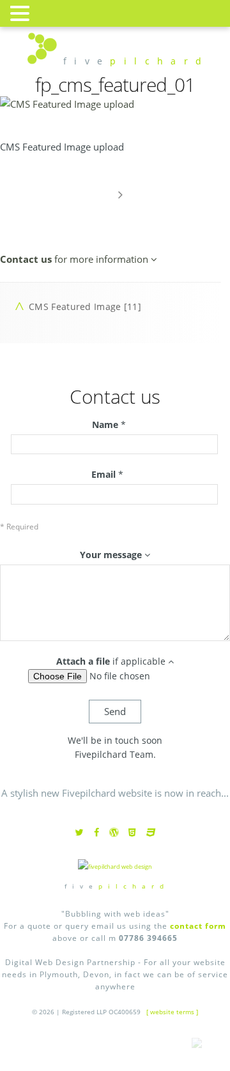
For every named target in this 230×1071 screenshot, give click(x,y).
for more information (75, 259)
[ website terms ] (172, 1011)
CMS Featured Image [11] (85, 306)
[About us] (120, 194)
